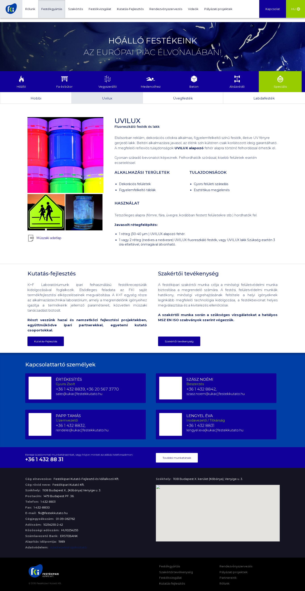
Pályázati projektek (218, 9)
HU (293, 9)
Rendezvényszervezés (165, 9)
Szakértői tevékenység (176, 572)
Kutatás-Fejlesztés (130, 9)
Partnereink (228, 577)
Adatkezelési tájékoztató (68, 547)
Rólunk (30, 9)
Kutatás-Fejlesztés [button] (45, 341)
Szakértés (75, 9)
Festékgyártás (51, 9)
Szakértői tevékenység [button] (179, 341)
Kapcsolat (272, 9)
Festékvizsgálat (100, 9)
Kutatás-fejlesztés (172, 583)
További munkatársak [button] (177, 457)
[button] (218, 510)
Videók (193, 9)
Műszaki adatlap (48, 238)
